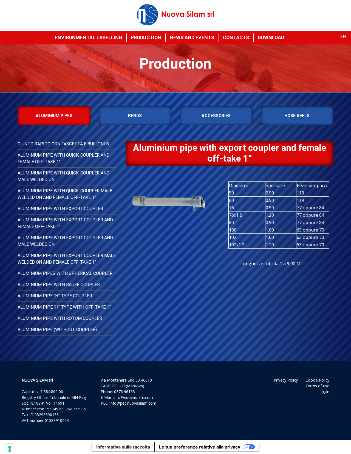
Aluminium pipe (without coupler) (57, 329)
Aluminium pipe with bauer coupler (59, 284)
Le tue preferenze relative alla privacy (199, 447)
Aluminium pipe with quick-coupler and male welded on (63, 176)
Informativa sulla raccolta (123, 447)
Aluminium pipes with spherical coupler (65, 273)
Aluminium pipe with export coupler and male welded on (65, 241)
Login (324, 391)
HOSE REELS (297, 115)
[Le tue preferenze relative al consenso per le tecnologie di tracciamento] (9, 449)
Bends (135, 115)
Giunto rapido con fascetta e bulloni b (63, 143)
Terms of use (317, 385)
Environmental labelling (88, 37)
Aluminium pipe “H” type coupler (55, 295)
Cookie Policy (317, 380)
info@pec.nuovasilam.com (133, 403)
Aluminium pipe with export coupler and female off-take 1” (65, 223)
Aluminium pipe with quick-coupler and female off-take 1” (63, 158)
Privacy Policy (286, 380)
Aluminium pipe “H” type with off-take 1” (64, 307)
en (343, 36)
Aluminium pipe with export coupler (60, 208)
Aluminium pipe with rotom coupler (60, 318)
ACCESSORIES (216, 115)
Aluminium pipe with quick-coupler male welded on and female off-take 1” (65, 194)
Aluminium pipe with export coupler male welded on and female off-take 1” (67, 259)
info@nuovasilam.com (133, 397)
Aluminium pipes (54, 115)
